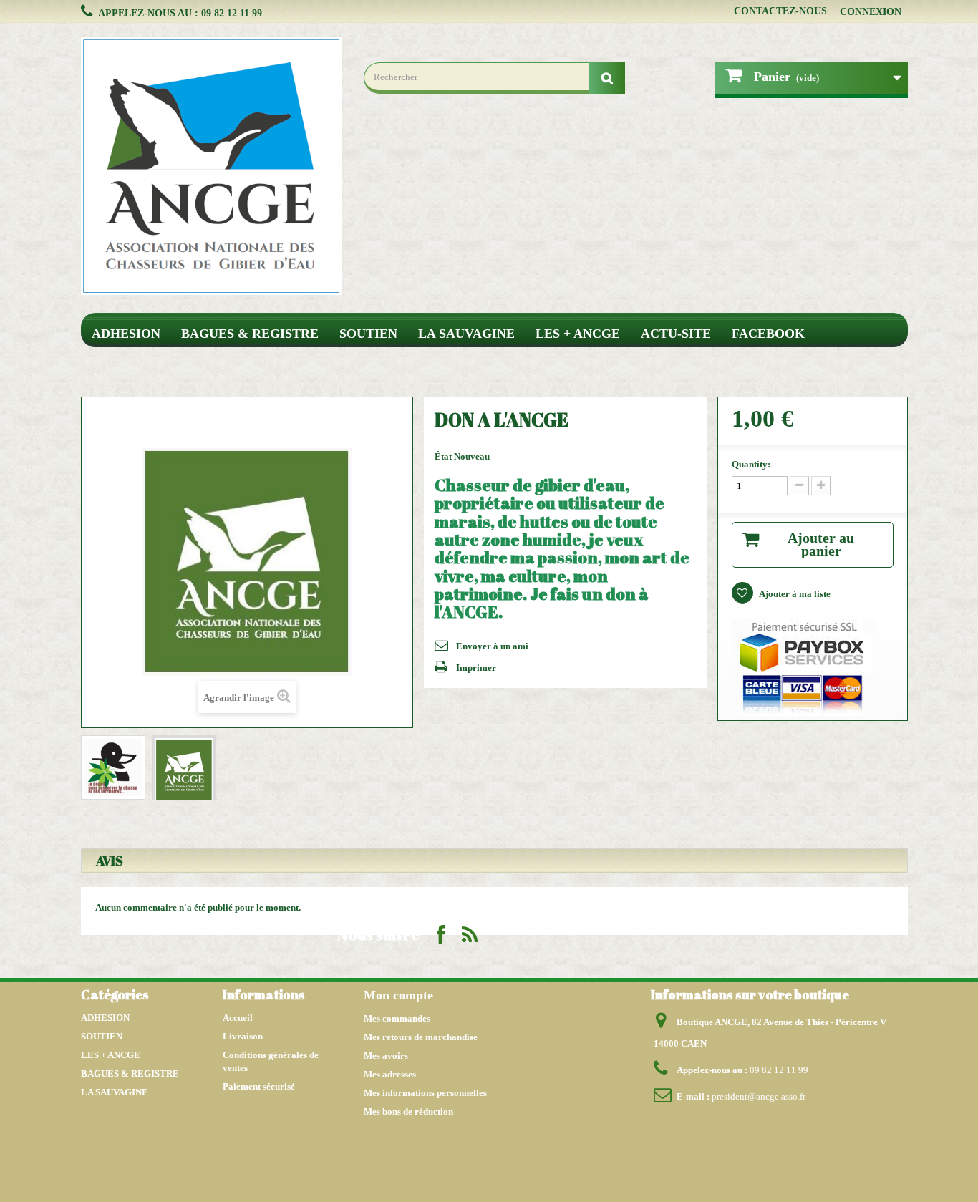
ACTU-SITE (676, 333)
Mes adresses (390, 1074)
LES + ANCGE (578, 333)
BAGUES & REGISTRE (250, 333)
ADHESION (126, 333)
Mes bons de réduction (408, 1111)
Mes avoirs (386, 1055)
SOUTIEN (368, 333)
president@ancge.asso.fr (758, 1096)
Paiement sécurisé (259, 1086)
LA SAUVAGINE (466, 333)
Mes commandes (397, 1018)
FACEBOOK (768, 333)
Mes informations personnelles (425, 1092)
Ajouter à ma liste (794, 593)
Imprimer (476, 667)
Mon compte (398, 995)
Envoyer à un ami (492, 646)
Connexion (870, 11)
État (444, 456)
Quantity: (751, 464)
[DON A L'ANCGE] (113, 767)
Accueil (238, 1017)
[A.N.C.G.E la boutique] (211, 166)
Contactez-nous (780, 11)
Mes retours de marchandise (421, 1037)
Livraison (243, 1036)
